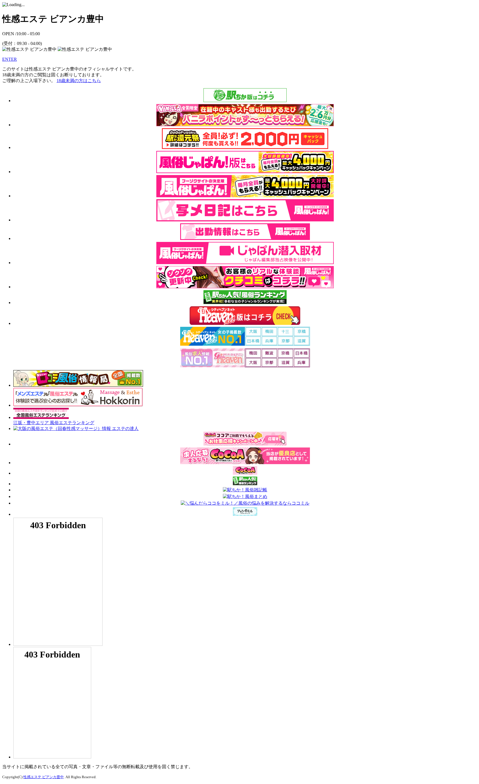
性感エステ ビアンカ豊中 (43, 777)
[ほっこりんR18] (78, 405)
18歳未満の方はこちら (79, 80)
